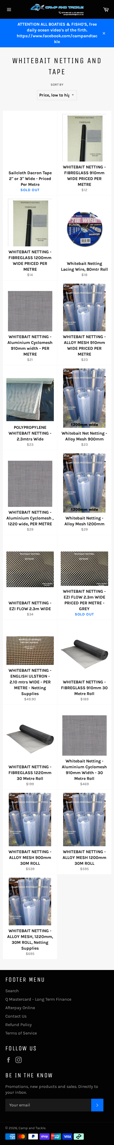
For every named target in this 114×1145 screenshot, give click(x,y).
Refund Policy (18, 1024)
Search (12, 990)
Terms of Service (21, 1033)
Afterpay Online (20, 1007)
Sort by (57, 84)
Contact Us (16, 1016)
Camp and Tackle (32, 1128)
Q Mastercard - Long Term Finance (38, 999)
